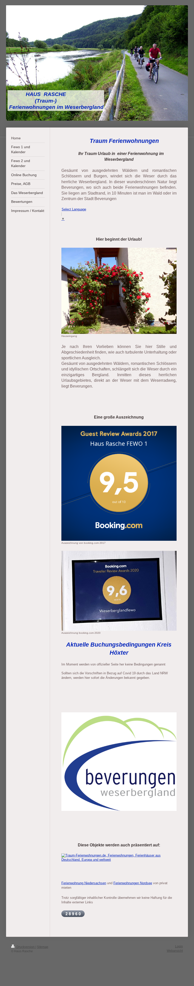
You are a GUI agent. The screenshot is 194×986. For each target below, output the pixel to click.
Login (179, 946)
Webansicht (175, 950)
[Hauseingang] (119, 291)
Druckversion (25, 946)
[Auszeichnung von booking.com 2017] (119, 483)
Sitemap (42, 946)
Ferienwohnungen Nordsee (132, 883)
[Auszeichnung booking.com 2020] (119, 591)
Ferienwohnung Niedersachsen (83, 883)
